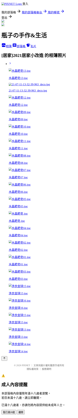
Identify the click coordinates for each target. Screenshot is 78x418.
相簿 (9, 46)
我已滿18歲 (9, 412)
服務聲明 (46, 369)
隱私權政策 (32, 369)
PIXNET (26, 365)
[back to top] (4, 358)
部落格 (21, 46)
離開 (21, 412)
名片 (33, 46)
